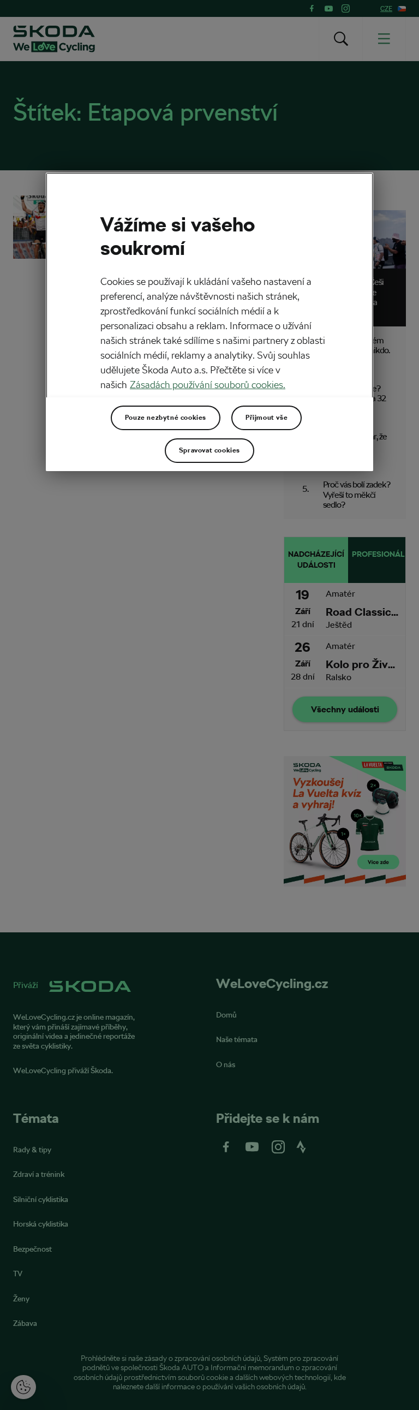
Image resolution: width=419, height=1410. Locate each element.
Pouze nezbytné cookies (165, 417)
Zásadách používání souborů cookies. (207, 384)
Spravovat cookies (209, 450)
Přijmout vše (267, 417)
